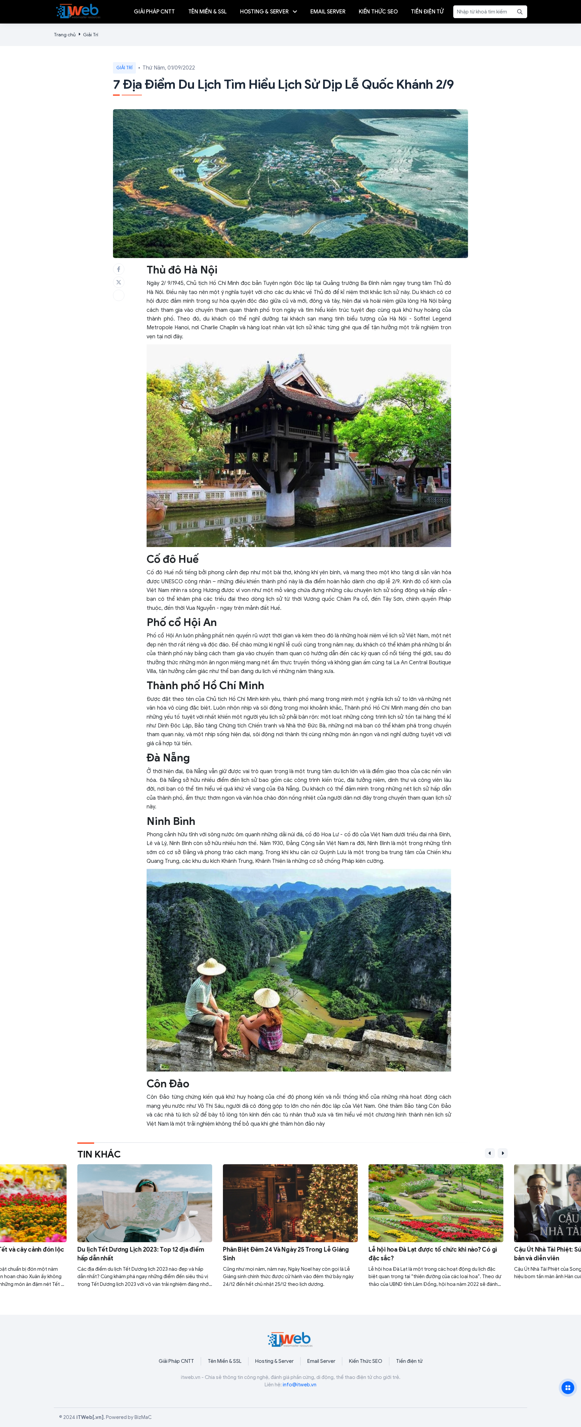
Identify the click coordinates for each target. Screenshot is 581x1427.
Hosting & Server (274, 1361)
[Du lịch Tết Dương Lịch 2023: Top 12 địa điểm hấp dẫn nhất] (144, 1226)
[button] (490, 1153)
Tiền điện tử (409, 1361)
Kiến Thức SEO (365, 1361)
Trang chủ (65, 35)
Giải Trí (90, 35)
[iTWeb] (79, 10)
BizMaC (143, 1417)
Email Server (321, 1361)
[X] (118, 282)
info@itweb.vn (299, 1385)
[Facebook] (118, 269)
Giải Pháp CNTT (176, 1361)
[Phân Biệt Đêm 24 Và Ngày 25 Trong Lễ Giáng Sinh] (290, 1226)
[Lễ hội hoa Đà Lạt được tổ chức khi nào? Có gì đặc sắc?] (436, 1226)
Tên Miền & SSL (224, 1361)
